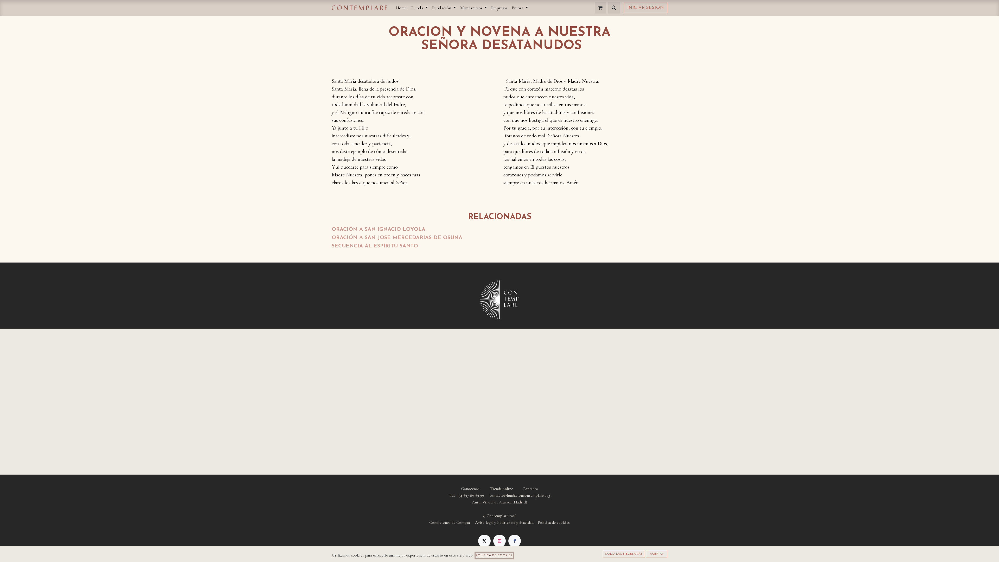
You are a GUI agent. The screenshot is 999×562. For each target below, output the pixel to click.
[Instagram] (499, 541)
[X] (484, 541)
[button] (614, 8)
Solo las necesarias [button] (624, 553)
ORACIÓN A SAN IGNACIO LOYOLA (378, 229)
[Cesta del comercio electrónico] (600, 8)
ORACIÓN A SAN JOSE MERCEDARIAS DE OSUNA (397, 237)
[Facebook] (514, 541)
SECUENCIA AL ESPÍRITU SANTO (375, 246)
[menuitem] (401, 8)
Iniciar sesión (645, 7)
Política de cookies (494, 555)
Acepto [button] (656, 553)
